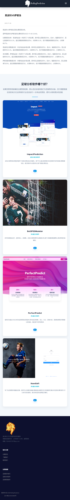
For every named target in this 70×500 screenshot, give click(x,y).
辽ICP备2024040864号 (10, 495)
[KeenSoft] (35, 358)
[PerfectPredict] (35, 282)
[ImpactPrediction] (35, 124)
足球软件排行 (6, 474)
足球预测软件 (6, 479)
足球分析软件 (6, 476)
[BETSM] (35, 203)
